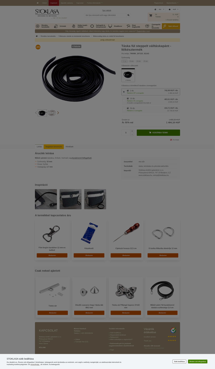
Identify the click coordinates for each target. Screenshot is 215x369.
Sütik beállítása (179, 361)
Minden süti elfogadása (197, 361)
